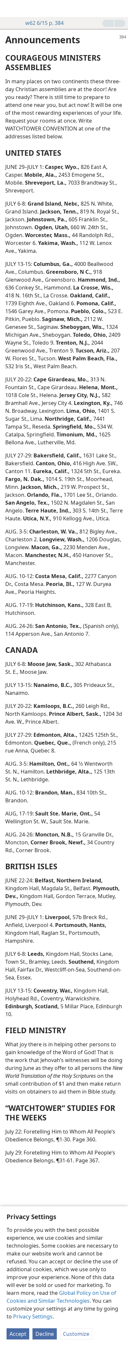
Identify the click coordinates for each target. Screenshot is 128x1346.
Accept (18, 1333)
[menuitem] (9, 8)
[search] (120, 8)
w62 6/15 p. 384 (44, 23)
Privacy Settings (33, 1316)
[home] (9, 8)
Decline (44, 1333)
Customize (76, 1333)
